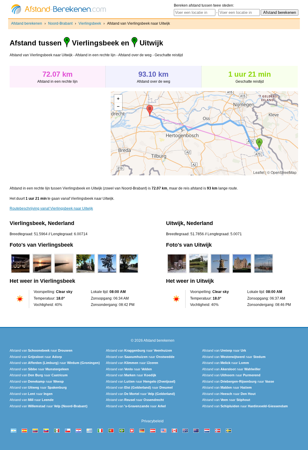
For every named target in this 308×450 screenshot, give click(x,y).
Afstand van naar (41, 350)
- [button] (118, 106)
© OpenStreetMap (282, 172)
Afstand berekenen (26, 23)
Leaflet (258, 172)
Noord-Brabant (60, 23)
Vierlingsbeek (90, 23)
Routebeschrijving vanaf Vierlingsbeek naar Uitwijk (51, 208)
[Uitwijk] (177, 273)
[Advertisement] (60, 133)
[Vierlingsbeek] (20, 273)
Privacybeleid (152, 421)
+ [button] (118, 99)
